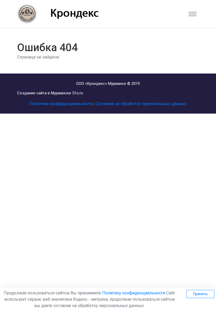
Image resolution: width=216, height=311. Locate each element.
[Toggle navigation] (192, 14)
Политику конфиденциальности (133, 292)
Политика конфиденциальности (61, 103)
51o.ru (77, 93)
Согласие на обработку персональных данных (141, 103)
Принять (200, 294)
